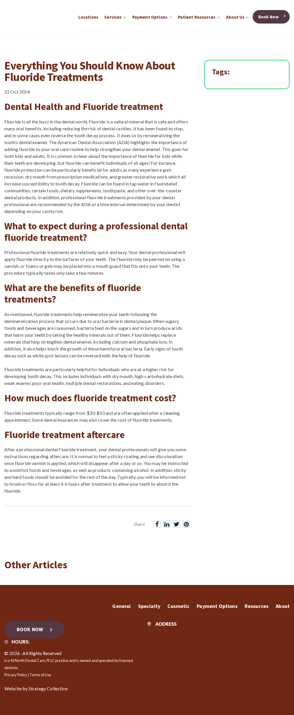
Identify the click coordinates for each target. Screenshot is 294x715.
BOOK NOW (30, 629)
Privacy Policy (15, 675)
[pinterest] (186, 524)
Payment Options (217, 606)
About (283, 606)
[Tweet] (176, 524)
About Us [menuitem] (235, 17)
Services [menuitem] (112, 17)
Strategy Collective (48, 688)
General (121, 606)
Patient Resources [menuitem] (196, 17)
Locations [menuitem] (88, 17)
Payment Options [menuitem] (149, 17)
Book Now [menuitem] (268, 17)
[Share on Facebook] (157, 524)
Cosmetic (178, 606)
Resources (256, 606)
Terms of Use (40, 675)
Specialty (149, 606)
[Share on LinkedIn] (166, 524)
